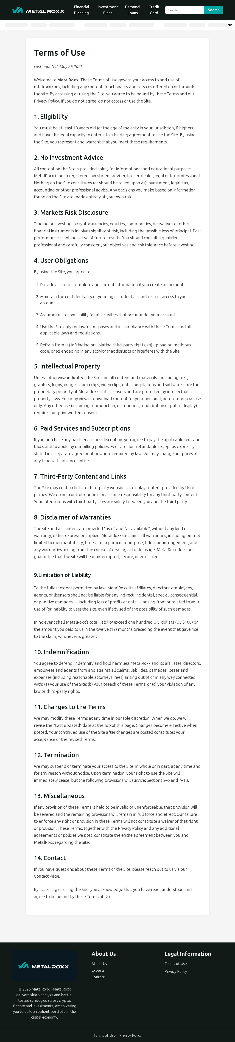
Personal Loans (132, 10)
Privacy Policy (176, 971)
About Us (99, 964)
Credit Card (153, 10)
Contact (98, 977)
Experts (98, 970)
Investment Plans (108, 10)
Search (214, 10)
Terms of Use (176, 964)
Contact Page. (47, 876)
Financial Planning (81, 10)
